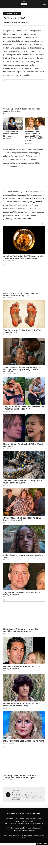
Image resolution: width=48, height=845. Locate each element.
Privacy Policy (24, 813)
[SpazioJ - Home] (24, 4)
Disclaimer (37, 813)
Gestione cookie (42, 843)
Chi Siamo (11, 813)
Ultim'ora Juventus (12, 13)
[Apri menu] (44, 4)
